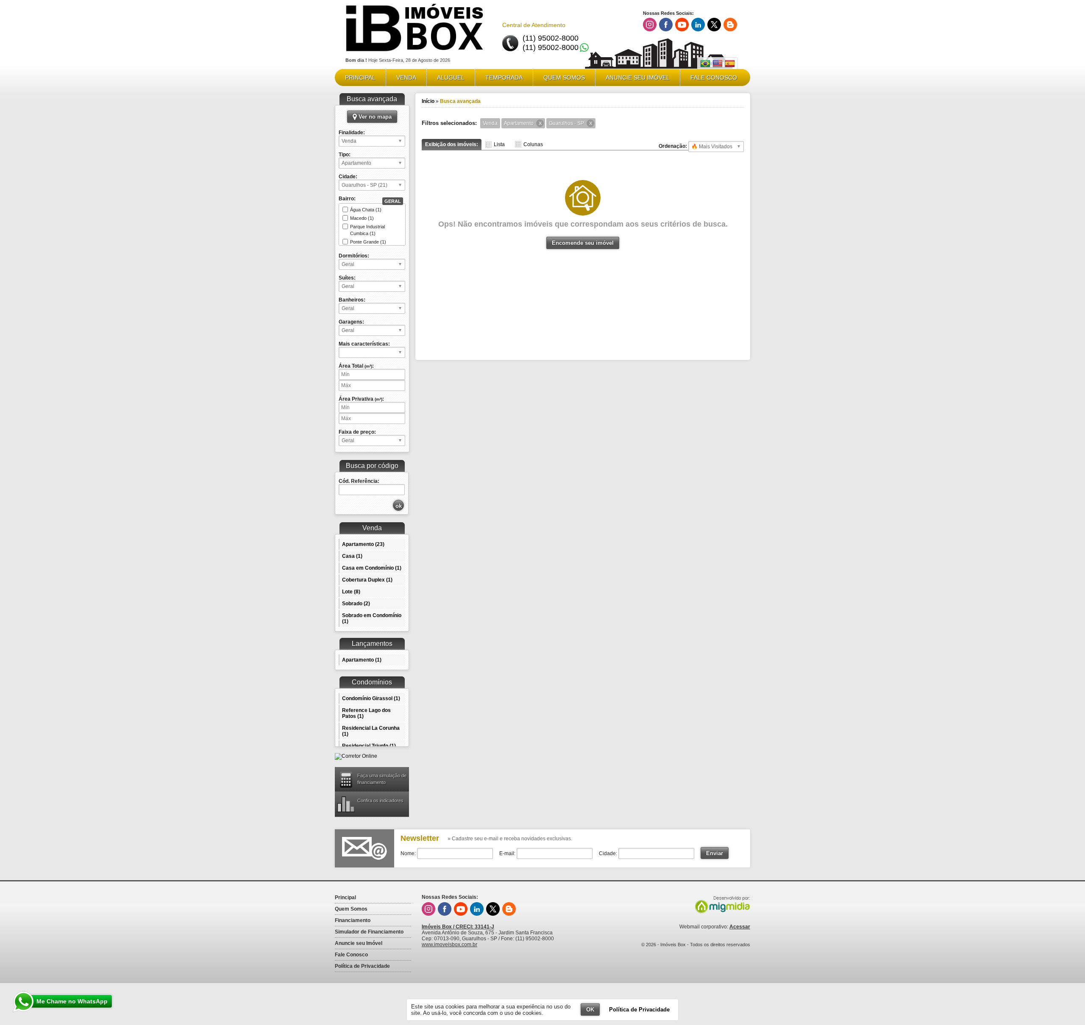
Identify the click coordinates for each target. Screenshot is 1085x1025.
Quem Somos (564, 77)
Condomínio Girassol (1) (371, 698)
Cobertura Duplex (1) (367, 580)
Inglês (717, 63)
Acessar (739, 927)
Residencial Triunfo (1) (369, 746)
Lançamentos (372, 643)
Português (705, 63)
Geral (392, 201)
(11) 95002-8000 (551, 38)
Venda (406, 77)
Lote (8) (351, 592)
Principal (360, 77)
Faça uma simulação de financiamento (381, 779)
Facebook (666, 24)
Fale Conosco (713, 77)
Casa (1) (352, 556)
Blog (730, 24)
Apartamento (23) (363, 544)
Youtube (682, 24)
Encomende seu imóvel (583, 243)
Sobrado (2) (356, 604)
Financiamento (352, 920)
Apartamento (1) (361, 660)
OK (590, 1009)
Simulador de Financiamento (369, 932)
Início (428, 101)
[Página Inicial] (414, 54)
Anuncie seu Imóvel (638, 77)
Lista (499, 144)
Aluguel (451, 77)
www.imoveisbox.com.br (449, 944)
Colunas (533, 144)
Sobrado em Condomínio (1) (371, 618)
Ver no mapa (374, 117)
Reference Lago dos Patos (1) (366, 713)
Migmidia (720, 904)
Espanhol (730, 63)
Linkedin (698, 24)
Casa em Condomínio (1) (371, 568)
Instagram (650, 24)
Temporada (504, 77)
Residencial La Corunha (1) (371, 731)
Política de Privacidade (362, 966)
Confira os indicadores (380, 800)
